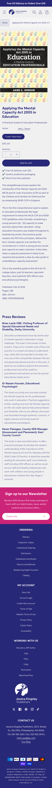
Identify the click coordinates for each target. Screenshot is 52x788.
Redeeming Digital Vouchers (26, 570)
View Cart (26, 592)
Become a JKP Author (26, 648)
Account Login (26, 598)
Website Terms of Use (26, 614)
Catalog (26, 575)
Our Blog (26, 741)
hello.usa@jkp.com (26, 738)
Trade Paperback (13, 136)
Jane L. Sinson (24, 128)
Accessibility (26, 631)
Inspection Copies (26, 542)
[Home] (18, 12)
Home (4, 22)
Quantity (6, 149)
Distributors (26, 553)
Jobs (26, 653)
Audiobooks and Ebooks (26, 559)
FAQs (26, 664)
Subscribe (12, 516)
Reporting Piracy (26, 675)
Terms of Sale (26, 609)
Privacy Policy (26, 620)
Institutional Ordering (26, 548)
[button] (4, 12)
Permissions (26, 670)
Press (26, 659)
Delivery (26, 537)
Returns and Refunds (26, 564)
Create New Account (26, 603)
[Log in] (40, 12)
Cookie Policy (26, 625)
